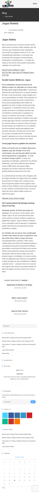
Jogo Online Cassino (8, 350)
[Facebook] (15, 384)
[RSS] (17, 421)
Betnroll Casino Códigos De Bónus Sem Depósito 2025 (18, 341)
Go (33, 402)
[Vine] (5, 421)
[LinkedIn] (23, 415)
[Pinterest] (29, 415)
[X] (24, 384)
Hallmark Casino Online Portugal (13, 198)
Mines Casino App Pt (19, 298)
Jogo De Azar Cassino (19, 311)
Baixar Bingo (5, 353)
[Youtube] (11, 421)
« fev (3, 488)
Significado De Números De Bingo (19, 285)
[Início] (2, 16)
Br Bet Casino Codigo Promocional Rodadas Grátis (16, 337)
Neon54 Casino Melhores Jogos (13, 70)
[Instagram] (20, 384)
